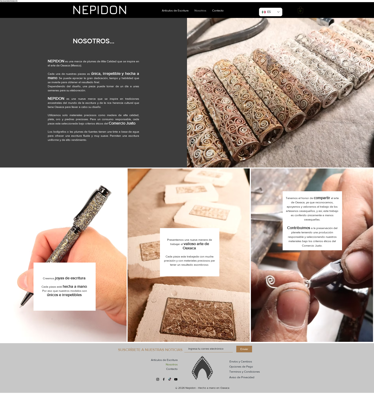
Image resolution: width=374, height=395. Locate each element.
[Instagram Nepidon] (158, 379)
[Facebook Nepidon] (164, 379)
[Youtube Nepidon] (176, 379)
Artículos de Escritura (164, 359)
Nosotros (172, 364)
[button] (300, 10)
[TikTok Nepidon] (170, 379)
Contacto (172, 368)
